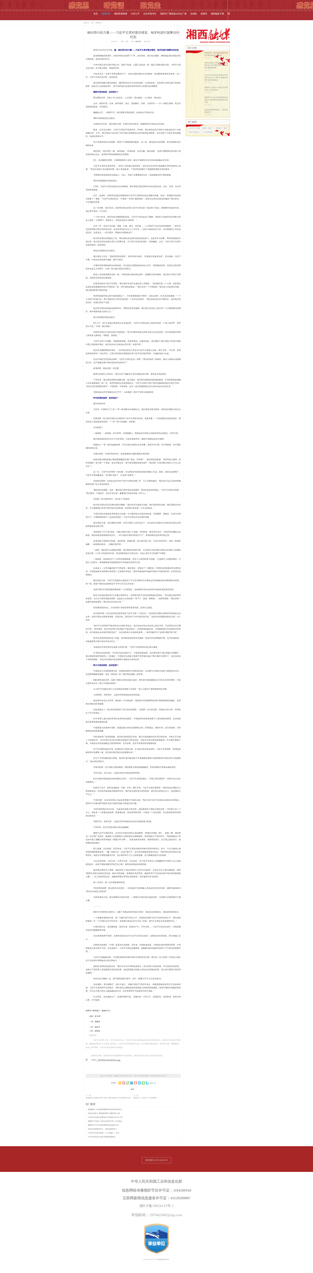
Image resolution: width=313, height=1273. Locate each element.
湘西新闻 (105, 13)
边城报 (193, 13)
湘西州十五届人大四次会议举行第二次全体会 (105, 1121)
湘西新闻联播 (120, 13)
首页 (95, 13)
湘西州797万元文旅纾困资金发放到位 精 (103, 1125)
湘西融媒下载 (217, 13)
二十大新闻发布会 (207, 132)
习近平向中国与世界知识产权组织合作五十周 (105, 1117)
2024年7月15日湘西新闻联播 (194, 128)
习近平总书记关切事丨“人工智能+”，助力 (103, 1133)
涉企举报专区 (149, 13)
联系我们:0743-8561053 (156, 1160)
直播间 (204, 13)
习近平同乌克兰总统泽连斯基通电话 (101, 1137)
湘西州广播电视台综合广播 (173, 13)
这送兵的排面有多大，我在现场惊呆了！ (103, 1129)
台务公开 (135, 13)
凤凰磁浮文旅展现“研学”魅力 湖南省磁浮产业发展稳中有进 (108, 1098)
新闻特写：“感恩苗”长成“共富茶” (221, 128)
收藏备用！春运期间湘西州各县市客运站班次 (105, 1109)
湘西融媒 (116, 1076)
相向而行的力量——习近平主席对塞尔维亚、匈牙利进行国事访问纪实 (143, 1076)
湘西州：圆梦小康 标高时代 (207, 128)
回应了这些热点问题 (194, 132)
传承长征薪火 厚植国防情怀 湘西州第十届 (104, 1113)
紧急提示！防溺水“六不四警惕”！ (146, 1098)
